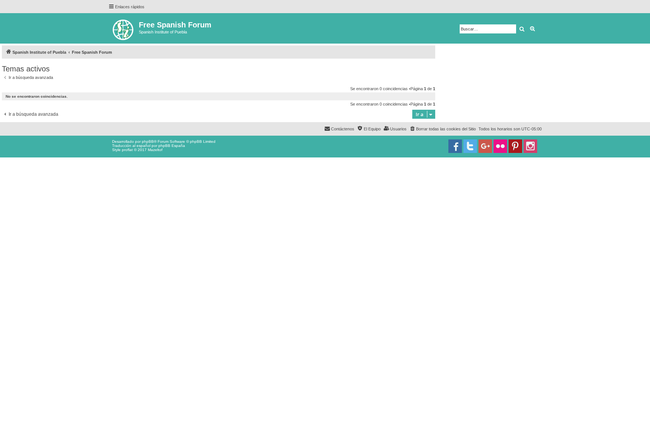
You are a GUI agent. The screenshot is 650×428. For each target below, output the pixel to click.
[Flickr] (500, 146)
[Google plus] (485, 146)
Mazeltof (155, 150)
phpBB (148, 141)
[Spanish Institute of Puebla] (123, 28)
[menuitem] (442, 128)
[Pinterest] (515, 146)
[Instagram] (530, 146)
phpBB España (171, 146)
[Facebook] (455, 146)
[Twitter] (470, 146)
